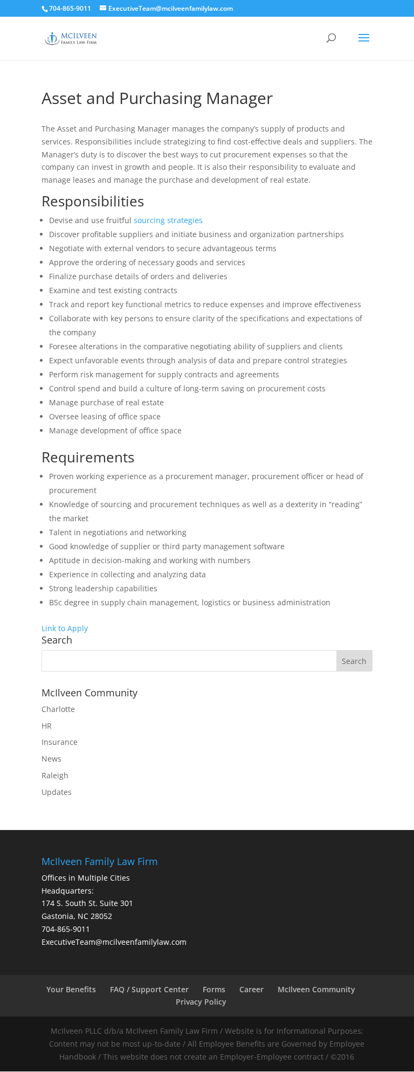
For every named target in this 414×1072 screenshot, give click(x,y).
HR (47, 726)
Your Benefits (71, 989)
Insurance (60, 742)
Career (251, 989)
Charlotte (58, 709)
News (51, 758)
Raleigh (55, 775)
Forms (214, 989)
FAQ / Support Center (149, 989)
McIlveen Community (316, 989)
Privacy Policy (201, 1002)
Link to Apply (65, 628)
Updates (57, 792)
